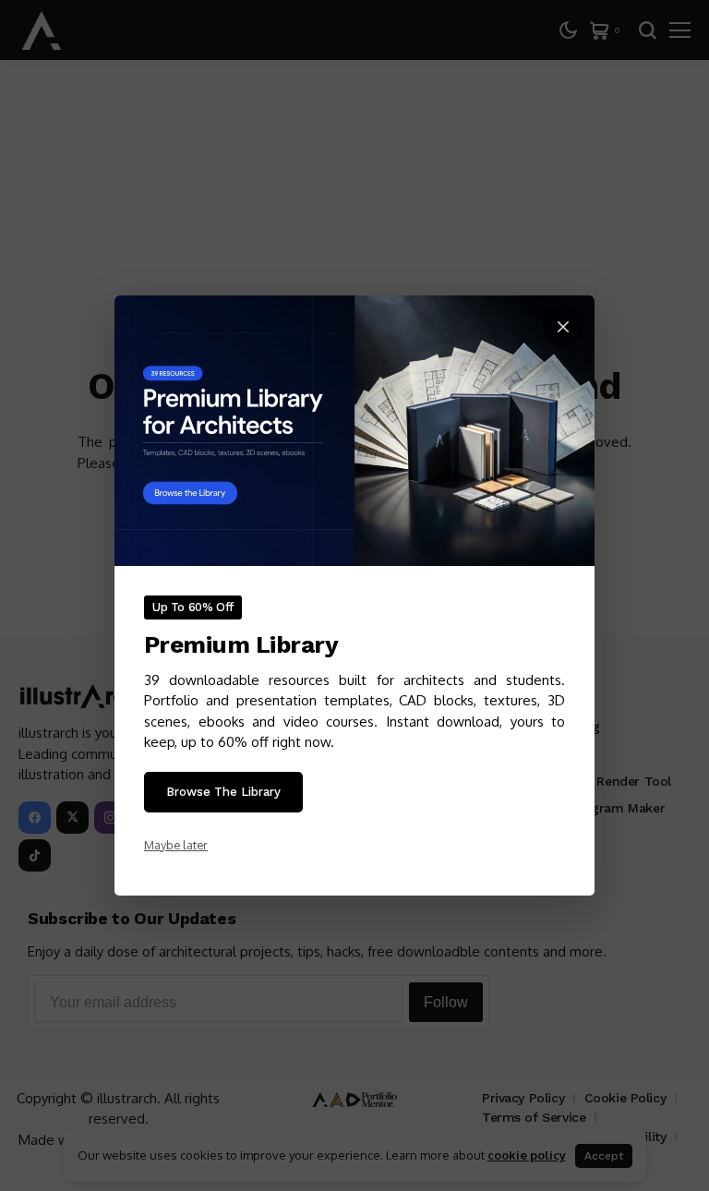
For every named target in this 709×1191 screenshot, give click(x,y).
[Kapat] (563, 327)
